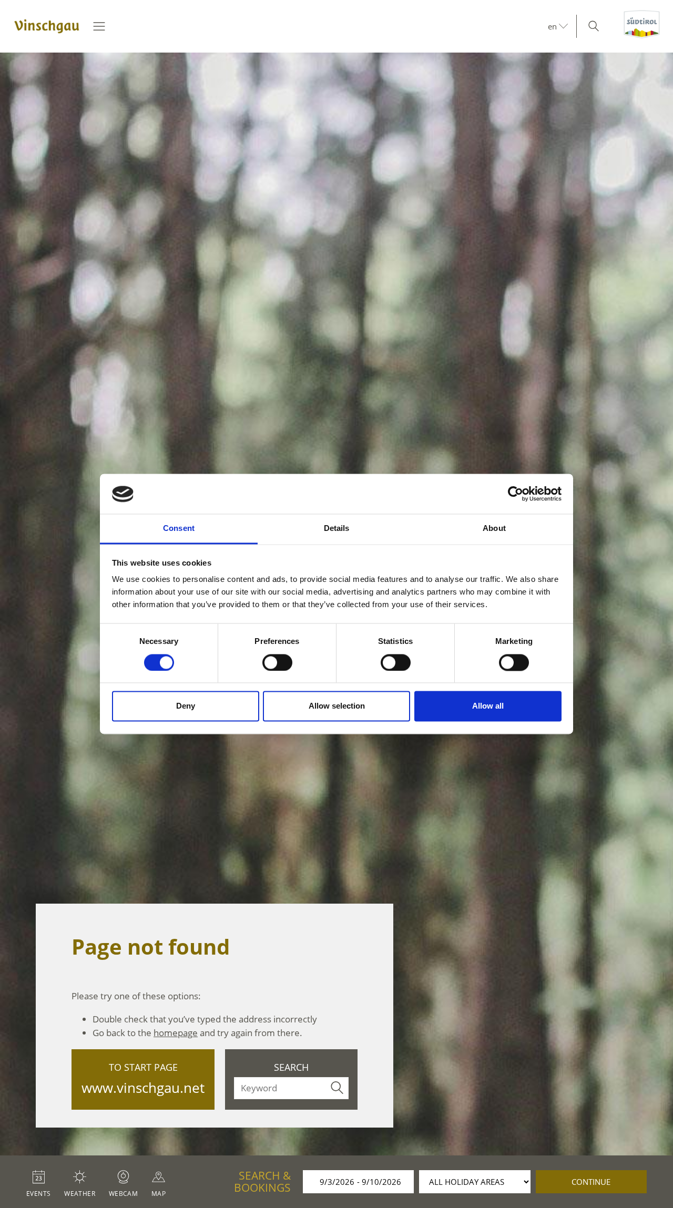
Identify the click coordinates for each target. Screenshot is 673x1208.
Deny (185, 706)
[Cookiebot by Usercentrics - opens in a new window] (516, 494)
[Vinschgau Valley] (47, 26)
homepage (176, 1033)
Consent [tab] (179, 528)
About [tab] (494, 528)
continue (591, 1181)
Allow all (488, 706)
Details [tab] (337, 528)
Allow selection (337, 706)
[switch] (277, 662)
